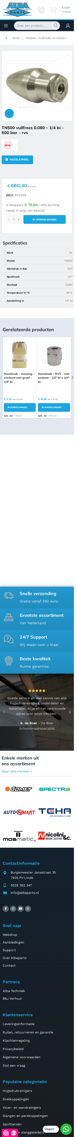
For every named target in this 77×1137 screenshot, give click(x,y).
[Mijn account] (68, 26)
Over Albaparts (14, 958)
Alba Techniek (14, 991)
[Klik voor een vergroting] (9, 113)
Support (9, 950)
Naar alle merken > (17, 771)
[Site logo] (17, 9)
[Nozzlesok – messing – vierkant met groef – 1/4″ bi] (20, 354)
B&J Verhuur (12, 998)
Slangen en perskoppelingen (25, 1116)
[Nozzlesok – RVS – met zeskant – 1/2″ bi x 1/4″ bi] (54, 354)
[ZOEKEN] (55, 25)
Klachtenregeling (16, 1040)
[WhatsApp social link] (28, 909)
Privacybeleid (13, 1049)
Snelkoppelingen (16, 1099)
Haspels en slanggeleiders (23, 1132)
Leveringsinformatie (18, 1024)
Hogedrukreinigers (17, 1091)
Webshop (10, 935)
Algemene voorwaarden (21, 1057)
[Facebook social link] (6, 909)
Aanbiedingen (13, 942)
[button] (20, 407)
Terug (6, 37)
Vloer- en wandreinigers (22, 1108)
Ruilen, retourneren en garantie (28, 1032)
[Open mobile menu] (6, 26)
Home (16, 38)
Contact (9, 965)
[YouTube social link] (20, 909)
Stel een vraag (14, 1065)
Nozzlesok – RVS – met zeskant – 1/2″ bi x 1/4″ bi (53, 378)
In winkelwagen (44, 219)
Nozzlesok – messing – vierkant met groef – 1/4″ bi (19, 378)
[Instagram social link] (13, 909)
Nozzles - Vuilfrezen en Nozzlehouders (51, 38)
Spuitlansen (12, 1124)
